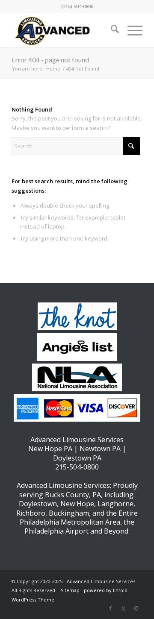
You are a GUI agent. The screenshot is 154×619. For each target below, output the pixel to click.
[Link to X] (123, 608)
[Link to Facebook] (110, 608)
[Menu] (130, 30)
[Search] (110, 30)
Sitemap (70, 590)
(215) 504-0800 (77, 6)
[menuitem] (110, 30)
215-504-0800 (77, 467)
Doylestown (38, 503)
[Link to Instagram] (136, 608)
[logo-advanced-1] (64, 30)
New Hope (77, 503)
